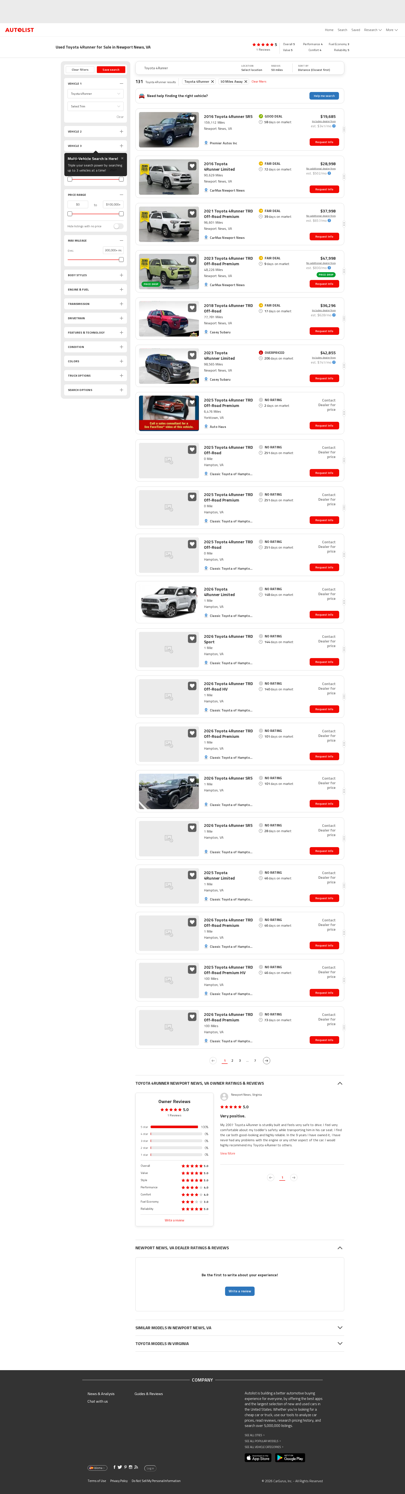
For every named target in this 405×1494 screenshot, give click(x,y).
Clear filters (259, 81)
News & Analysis (101, 1394)
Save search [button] (111, 69)
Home (329, 29)
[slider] (70, 179)
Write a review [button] (240, 1291)
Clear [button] (120, 116)
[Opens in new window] (258, 1457)
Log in (150, 1468)
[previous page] (213, 1060)
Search (342, 29)
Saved (355, 29)
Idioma (98, 1468)
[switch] (116, 226)
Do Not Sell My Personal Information (156, 1480)
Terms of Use (97, 1480)
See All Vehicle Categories (264, 1447)
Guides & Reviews (149, 1394)
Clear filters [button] (80, 69)
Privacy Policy (119, 1480)
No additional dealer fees (321, 168)
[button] (95, 93)
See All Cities (255, 1435)
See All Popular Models (263, 1441)
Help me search (324, 95)
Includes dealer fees (324, 121)
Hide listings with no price (84, 226)
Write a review (174, 1220)
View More (227, 1153)
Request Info (324, 142)
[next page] (266, 1060)
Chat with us (98, 1401)
